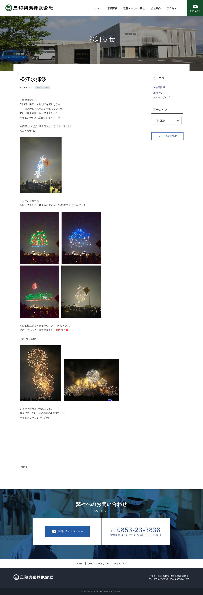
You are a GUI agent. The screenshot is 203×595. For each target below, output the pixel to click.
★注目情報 (159, 87)
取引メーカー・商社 (134, 8)
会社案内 (156, 8)
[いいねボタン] (23, 467)
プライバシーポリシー (98, 563)
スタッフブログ (161, 97)
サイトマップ (120, 563)
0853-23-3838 (139, 529)
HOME (97, 8)
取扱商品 (112, 8)
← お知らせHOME (167, 136)
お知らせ (158, 92)
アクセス (172, 8)
